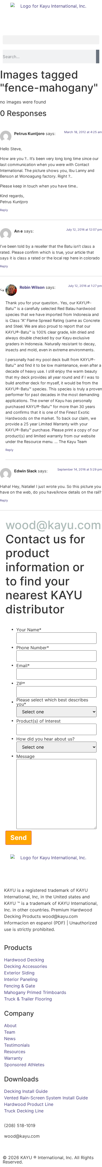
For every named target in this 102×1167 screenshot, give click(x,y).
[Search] (97, 56)
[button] (51, 39)
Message (25, 756)
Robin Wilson (32, 287)
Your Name (28, 630)
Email (23, 665)
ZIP (20, 683)
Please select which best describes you (52, 702)
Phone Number (32, 647)
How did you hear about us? (45, 739)
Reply (4, 210)
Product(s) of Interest (38, 721)
